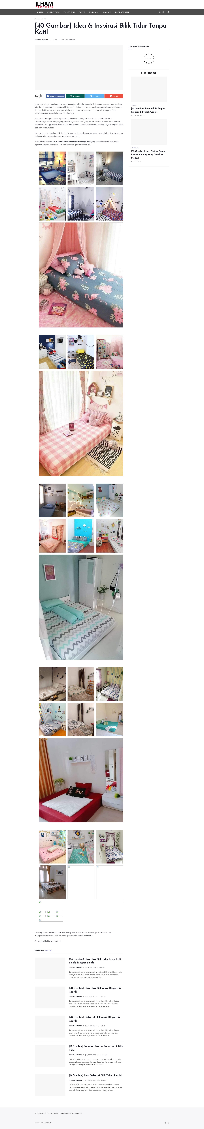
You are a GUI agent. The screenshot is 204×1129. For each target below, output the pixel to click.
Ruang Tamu (53, 12)
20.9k (105, 1055)
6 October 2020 (58, 40)
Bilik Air (93, 12)
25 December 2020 (92, 1055)
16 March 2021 (91, 968)
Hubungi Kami (122, 12)
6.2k (103, 1026)
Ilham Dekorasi (42, 40)
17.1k (102, 968)
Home (37, 19)
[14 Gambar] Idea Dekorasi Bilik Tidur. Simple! (95, 1075)
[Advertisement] (149, 187)
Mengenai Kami (40, 1113)
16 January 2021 (92, 997)
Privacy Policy (53, 1113)
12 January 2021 (92, 1026)
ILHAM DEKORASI (45, 1122)
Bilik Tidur (69, 12)
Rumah (40, 12)
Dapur (82, 12)
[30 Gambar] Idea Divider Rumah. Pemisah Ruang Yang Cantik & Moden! (148, 154)
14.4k (103, 997)
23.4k (104, 1080)
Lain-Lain (106, 12)
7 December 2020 (92, 1080)
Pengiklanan (64, 1113)
